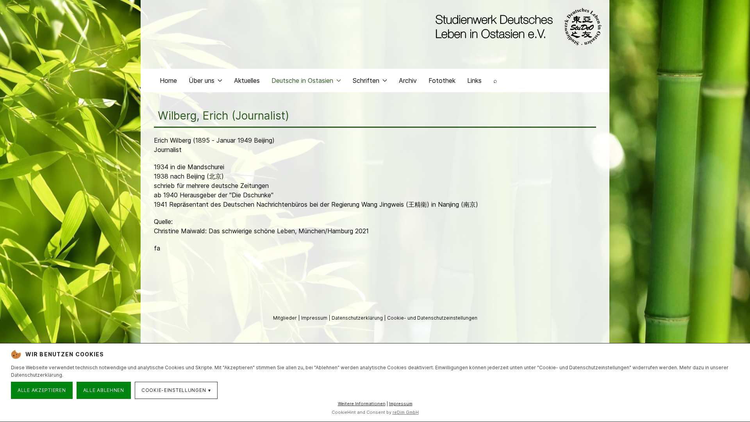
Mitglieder (285, 318)
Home (168, 80)
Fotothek (442, 80)
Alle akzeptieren (42, 390)
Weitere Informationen (362, 403)
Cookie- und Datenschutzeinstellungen (432, 318)
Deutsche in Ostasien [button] (302, 80)
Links (474, 80)
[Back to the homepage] (516, 26)
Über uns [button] (201, 80)
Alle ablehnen (103, 390)
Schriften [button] (366, 80)
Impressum (315, 318)
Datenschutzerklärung (358, 318)
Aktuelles (247, 80)
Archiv (408, 80)
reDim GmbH (406, 412)
